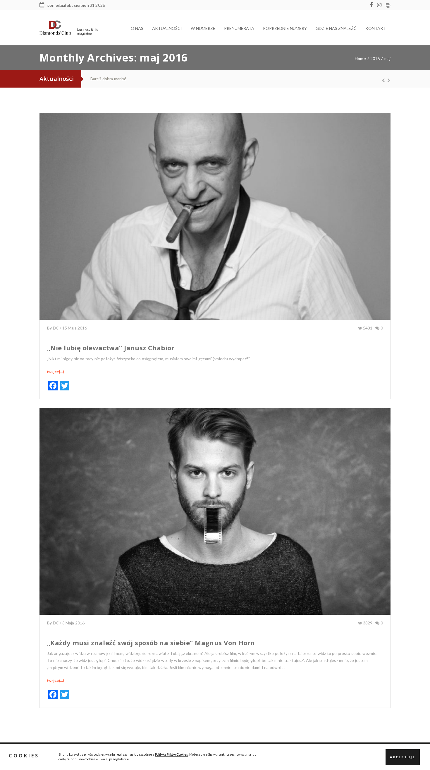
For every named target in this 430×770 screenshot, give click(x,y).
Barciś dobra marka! (108, 78)
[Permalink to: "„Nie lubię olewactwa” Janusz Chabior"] (215, 223)
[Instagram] (380, 5)
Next (386, 80)
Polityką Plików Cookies (171, 755)
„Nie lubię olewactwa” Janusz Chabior (110, 347)
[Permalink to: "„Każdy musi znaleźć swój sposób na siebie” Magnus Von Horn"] (215, 518)
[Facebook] (373, 5)
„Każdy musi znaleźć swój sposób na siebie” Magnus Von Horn (151, 642)
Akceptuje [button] (402, 757)
